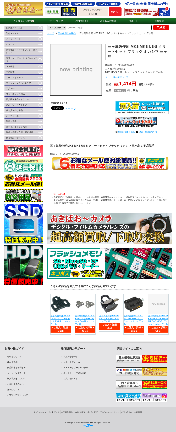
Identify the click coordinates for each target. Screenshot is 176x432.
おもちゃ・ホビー (14, 116)
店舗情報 (159, 21)
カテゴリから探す (22, 21)
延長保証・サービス (15, 138)
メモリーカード (13, 39)
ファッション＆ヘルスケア (18, 83)
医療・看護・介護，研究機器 (19, 132)
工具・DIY (11, 88)
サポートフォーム (71, 362)
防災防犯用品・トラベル (17, 99)
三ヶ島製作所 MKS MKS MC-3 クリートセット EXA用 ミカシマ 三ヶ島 (85, 320)
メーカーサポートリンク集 (75, 367)
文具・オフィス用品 (15, 94)
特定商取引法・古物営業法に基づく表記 (79, 412)
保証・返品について (148, 132)
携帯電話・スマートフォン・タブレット (21, 51)
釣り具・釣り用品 (14, 110)
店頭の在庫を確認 (126, 132)
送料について (13, 389)
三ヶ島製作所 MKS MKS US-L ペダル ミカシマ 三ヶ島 (109, 318)
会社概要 (138, 412)
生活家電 (10, 72)
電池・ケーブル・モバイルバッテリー (21, 59)
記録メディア (12, 33)
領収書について (14, 356)
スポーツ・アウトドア (16, 105)
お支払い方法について (17, 395)
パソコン (10, 44)
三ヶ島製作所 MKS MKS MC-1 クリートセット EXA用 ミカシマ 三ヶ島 (60, 320)
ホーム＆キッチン (14, 77)
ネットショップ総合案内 (74, 373)
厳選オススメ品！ (14, 28)
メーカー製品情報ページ (116, 77)
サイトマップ (56, 21)
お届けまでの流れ (15, 384)
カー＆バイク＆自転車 (16, 127)
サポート (133, 21)
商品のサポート (70, 356)
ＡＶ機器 (10, 66)
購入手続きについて (16, 378)
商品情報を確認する (16, 367)
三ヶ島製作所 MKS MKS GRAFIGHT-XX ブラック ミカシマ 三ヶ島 (133, 320)
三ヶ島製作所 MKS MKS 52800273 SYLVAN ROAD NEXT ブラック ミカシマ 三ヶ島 (158, 320)
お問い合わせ (126, 412)
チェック (70, 108)
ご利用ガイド (82, 21)
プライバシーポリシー (109, 412)
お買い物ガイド (70, 378)
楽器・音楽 (11, 121)
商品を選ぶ (12, 362)
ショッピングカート (16, 373)
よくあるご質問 (108, 21)
